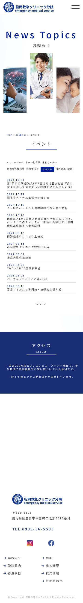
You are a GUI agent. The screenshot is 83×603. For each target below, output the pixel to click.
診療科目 (14, 573)
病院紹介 (14, 558)
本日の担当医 (33, 162)
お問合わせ (54, 581)
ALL (9, 162)
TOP (9, 134)
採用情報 (52, 573)
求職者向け (32, 168)
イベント (47, 169)
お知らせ (21, 134)
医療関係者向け (16, 168)
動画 (70, 168)
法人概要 (52, 566)
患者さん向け (49, 162)
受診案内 (14, 566)
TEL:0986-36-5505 (33, 528)
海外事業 (61, 168)
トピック (19, 162)
